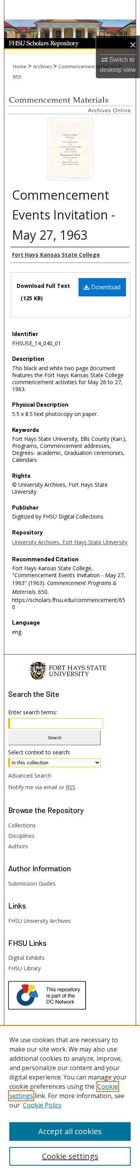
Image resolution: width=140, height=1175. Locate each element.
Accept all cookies (70, 1131)
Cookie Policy (42, 1105)
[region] (70, 1100)
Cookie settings (70, 1156)
